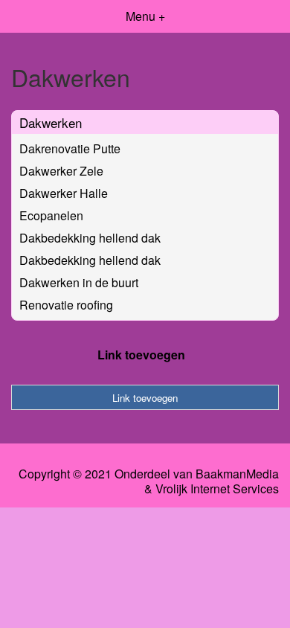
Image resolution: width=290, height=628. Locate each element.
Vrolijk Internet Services (217, 488)
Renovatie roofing (66, 304)
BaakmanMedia (237, 474)
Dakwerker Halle (63, 193)
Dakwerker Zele (61, 170)
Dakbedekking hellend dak (90, 237)
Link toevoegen (141, 354)
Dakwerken (50, 122)
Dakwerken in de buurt (78, 282)
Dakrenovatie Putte (69, 148)
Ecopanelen (51, 215)
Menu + (145, 16)
